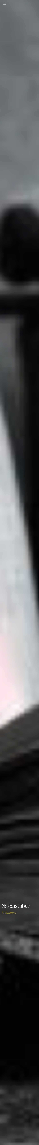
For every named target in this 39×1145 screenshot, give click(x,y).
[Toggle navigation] (4, 4)
